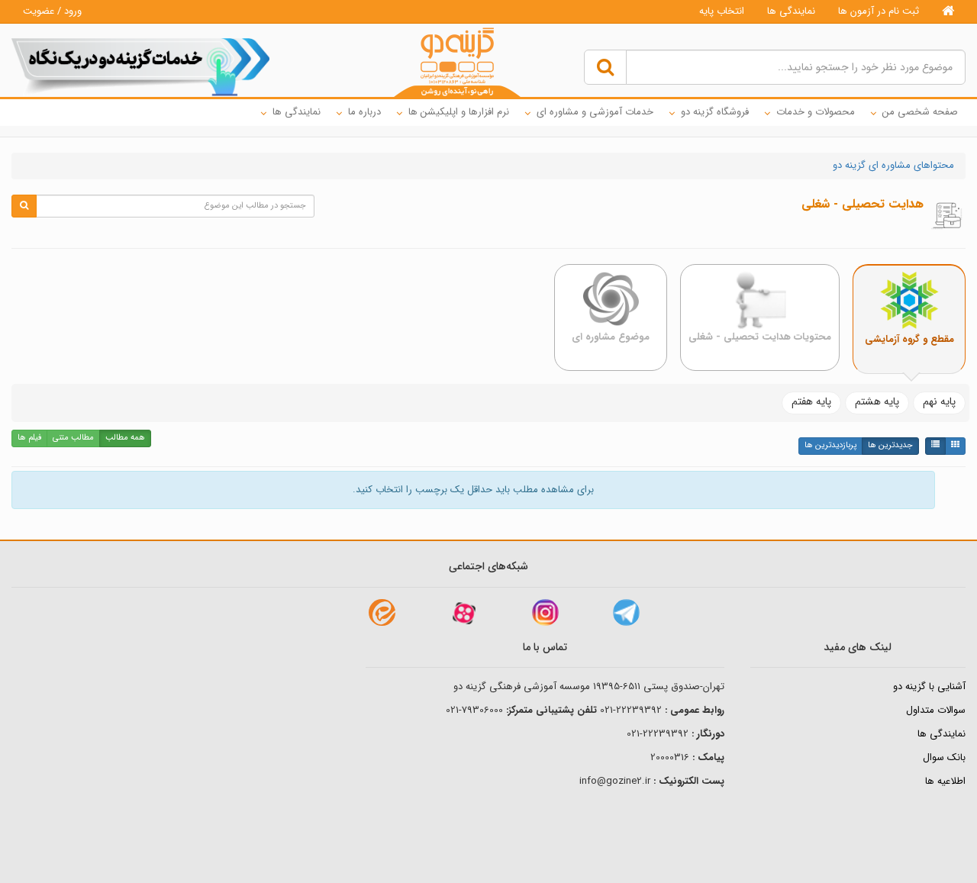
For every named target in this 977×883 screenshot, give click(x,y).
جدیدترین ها (890, 445)
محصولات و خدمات (815, 112)
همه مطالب (125, 437)
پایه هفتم (811, 401)
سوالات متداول (936, 710)
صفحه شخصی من (920, 112)
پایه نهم (939, 401)
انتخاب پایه (721, 11)
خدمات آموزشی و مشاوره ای (595, 112)
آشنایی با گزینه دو (929, 686)
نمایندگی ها (791, 11)
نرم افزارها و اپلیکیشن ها (458, 112)
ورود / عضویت (52, 11)
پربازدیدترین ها (830, 445)
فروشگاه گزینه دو (715, 112)
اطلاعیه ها (945, 781)
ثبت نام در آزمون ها (878, 11)
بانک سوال (944, 757)
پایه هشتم (877, 401)
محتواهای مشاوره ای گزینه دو (893, 165)
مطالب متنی (73, 437)
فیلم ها (29, 437)
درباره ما (364, 112)
